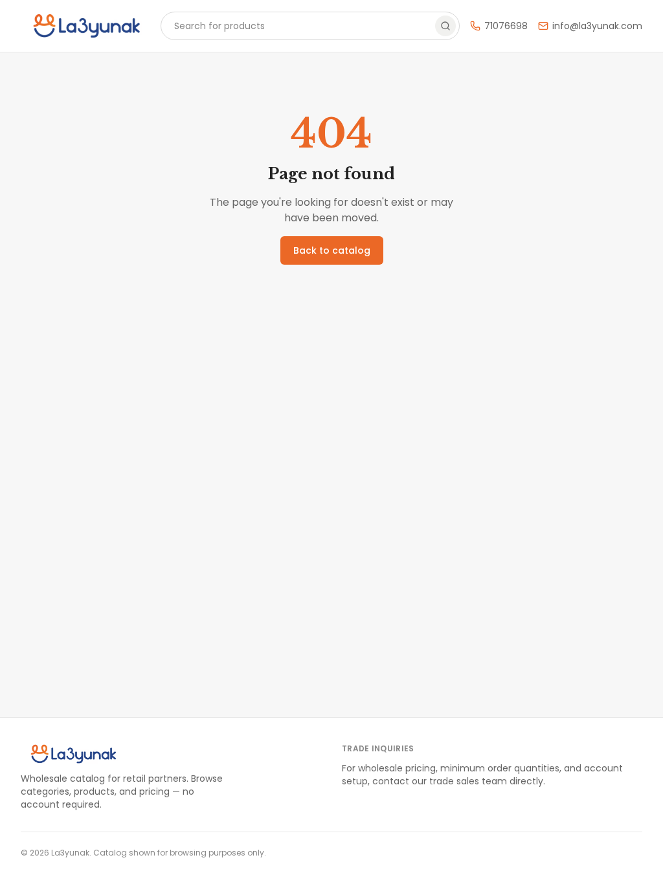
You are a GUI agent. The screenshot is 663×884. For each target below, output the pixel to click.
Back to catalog (331, 250)
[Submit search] (445, 26)
